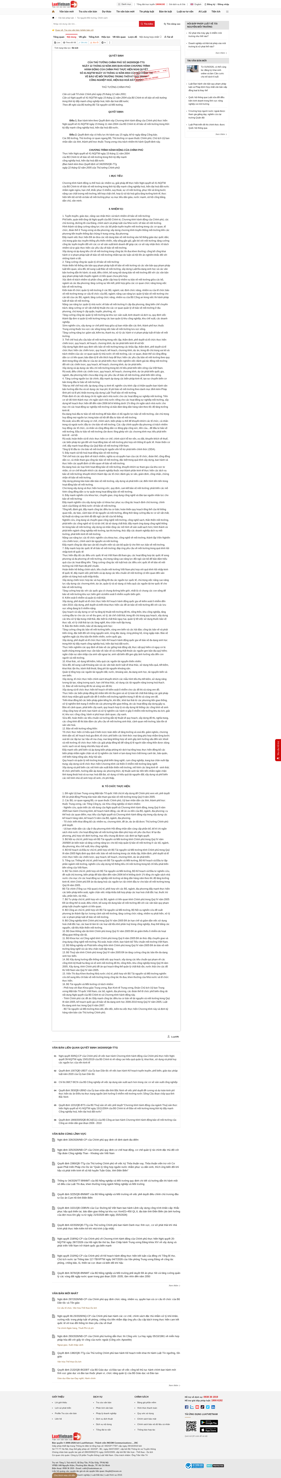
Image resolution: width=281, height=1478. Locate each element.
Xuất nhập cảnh (76, 1345)
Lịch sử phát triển (63, 1408)
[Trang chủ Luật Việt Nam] (64, 4)
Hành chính (90, 1378)
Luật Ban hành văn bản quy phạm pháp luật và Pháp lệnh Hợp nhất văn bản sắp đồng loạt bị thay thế (208, 87)
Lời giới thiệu (61, 1402)
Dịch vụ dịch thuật (104, 1419)
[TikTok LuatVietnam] (202, 1407)
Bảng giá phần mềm (146, 1402)
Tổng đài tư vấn (103, 1430)
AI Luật (203, 11)
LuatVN (175, 1037)
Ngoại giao (62, 1345)
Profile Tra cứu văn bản (66, 1413)
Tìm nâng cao (173, 24)
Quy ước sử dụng (145, 1413)
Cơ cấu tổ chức (64, 1308)
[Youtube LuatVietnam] (197, 1407)
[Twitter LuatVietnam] (208, 1407)
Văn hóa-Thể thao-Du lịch (85, 1308)
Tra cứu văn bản (88, 11)
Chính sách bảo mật (146, 1419)
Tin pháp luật (146, 11)
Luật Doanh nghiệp (81, 1475)
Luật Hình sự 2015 (113, 1475)
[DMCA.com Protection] (215, 1467)
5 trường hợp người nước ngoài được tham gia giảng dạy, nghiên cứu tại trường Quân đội (207, 114)
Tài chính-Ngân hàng (67, 1328)
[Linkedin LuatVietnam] (213, 1407)
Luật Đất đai (97, 1475)
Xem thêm (174, 1285)
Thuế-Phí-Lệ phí (86, 1328)
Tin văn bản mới (125, 11)
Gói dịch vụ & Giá (177, 4)
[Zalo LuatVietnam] (192, 1407)
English (198, 4)
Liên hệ (58, 1419)
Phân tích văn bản (104, 1408)
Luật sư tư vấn (185, 11)
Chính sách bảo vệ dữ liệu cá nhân (153, 1424)
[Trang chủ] (53, 12)
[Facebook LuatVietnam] (186, 1407)
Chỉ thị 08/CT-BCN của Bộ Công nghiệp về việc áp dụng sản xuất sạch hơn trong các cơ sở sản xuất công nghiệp (118, 1082)
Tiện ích (216, 11)
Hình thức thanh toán (147, 1408)
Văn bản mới (66, 11)
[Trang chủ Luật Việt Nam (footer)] (66, 1440)
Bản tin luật (165, 11)
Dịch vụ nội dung (104, 1424)
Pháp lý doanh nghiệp (106, 1413)
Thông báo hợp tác (146, 1430)
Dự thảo (106, 11)
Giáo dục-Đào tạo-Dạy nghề (70, 1378)
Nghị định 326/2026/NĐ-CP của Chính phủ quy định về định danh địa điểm (98, 1139)
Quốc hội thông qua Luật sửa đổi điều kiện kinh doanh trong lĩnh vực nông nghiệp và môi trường (206, 100)
